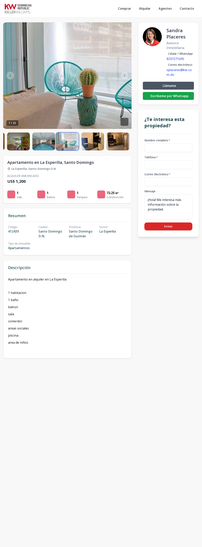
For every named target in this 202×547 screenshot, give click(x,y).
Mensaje (149, 191)
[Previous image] (10, 76)
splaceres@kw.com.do (179, 72)
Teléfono (151, 157)
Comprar (124, 8)
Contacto (187, 8)
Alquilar (145, 8)
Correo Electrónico (157, 174)
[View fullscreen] (124, 122)
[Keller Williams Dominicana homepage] (18, 8)
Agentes (165, 8)
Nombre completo (157, 140)
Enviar (168, 226)
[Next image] (124, 76)
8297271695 (175, 59)
